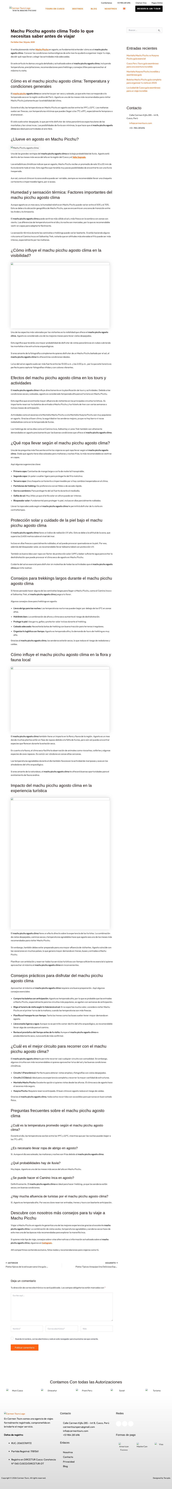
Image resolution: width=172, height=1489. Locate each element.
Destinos (77, 9)
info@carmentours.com (140, 123)
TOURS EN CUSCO (55, 9)
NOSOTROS (111, 9)
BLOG (94, 9)
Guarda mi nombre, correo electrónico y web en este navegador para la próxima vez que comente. (56, 1339)
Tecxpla (167, 1478)
